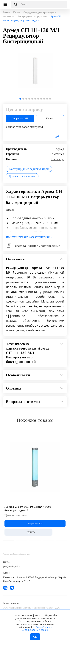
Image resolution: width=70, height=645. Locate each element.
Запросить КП (20, 118)
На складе (57, 159)
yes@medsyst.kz (11, 566)
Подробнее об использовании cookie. (37, 628)
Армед (60, 149)
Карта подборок (11, 602)
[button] (20, 99)
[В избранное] (12, 137)
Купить (50, 118)
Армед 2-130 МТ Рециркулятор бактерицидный (28, 508)
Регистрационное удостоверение (36, 246)
